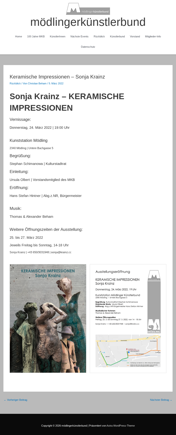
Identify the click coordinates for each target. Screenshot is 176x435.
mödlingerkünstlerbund (88, 21)
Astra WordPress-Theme (121, 425)
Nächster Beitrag (161, 399)
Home (18, 36)
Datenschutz (88, 46)
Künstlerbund (117, 36)
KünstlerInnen (57, 36)
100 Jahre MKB (36, 36)
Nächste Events (79, 36)
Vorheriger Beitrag (15, 399)
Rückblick (99, 36)
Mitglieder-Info (153, 36)
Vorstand (135, 36)
